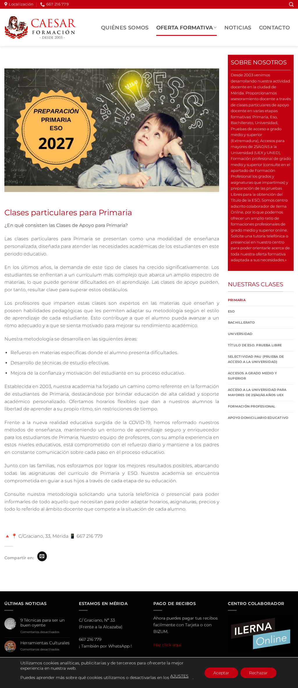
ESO (231, 311)
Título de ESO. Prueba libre (255, 345)
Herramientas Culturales (45, 643)
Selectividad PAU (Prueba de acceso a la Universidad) (256, 359)
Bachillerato (241, 322)
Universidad (240, 334)
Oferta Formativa (184, 27)
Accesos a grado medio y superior (252, 375)
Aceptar (221, 672)
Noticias (237, 27)
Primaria (237, 300)
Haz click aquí (167, 645)
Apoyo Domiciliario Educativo (258, 418)
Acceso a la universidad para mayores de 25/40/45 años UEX (257, 392)
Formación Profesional (252, 406)
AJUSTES (179, 676)
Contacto (274, 27)
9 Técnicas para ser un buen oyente (42, 623)
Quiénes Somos (125, 27)
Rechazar (258, 672)
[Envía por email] (42, 556)
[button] (291, 4)
